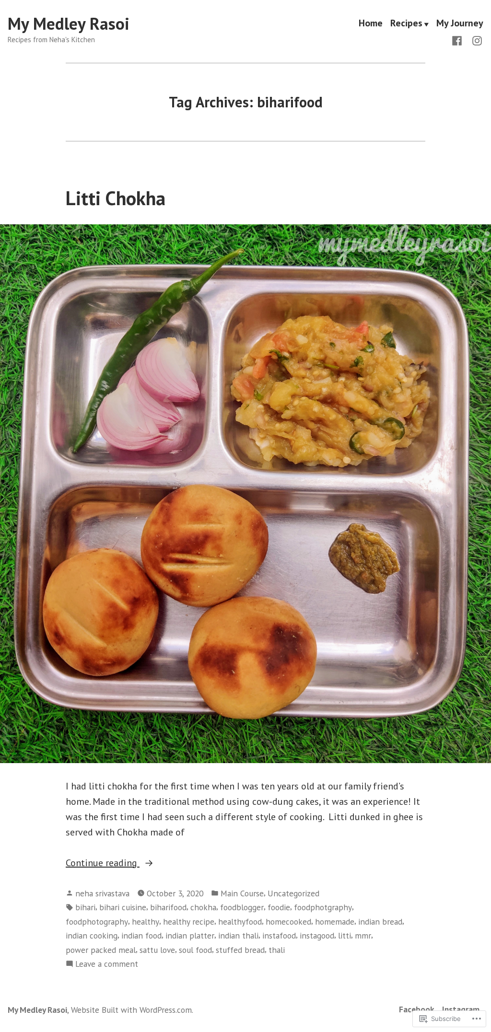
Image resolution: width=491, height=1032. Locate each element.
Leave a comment (106, 964)
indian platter (189, 935)
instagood (317, 935)
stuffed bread (240, 949)
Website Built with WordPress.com (131, 1009)
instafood (279, 935)
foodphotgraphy (323, 907)
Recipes (406, 24)
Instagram (460, 1009)
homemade (334, 921)
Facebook (416, 1009)
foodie (279, 907)
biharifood (168, 907)
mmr (363, 935)
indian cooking (91, 935)
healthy (145, 921)
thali (277, 949)
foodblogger (242, 907)
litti (344, 935)
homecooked (288, 921)
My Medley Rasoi (68, 23)
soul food (195, 949)
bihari (85, 907)
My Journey (459, 24)
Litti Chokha (115, 198)
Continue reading (103, 863)
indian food (141, 935)
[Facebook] (459, 39)
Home (371, 24)
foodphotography (97, 921)
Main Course (242, 893)
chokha (203, 907)
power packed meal (101, 949)
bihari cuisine (122, 907)
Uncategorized (293, 893)
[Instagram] (475, 39)
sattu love (157, 949)
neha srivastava (102, 893)
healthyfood (240, 921)
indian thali (238, 935)
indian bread (380, 921)
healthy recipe (188, 921)
